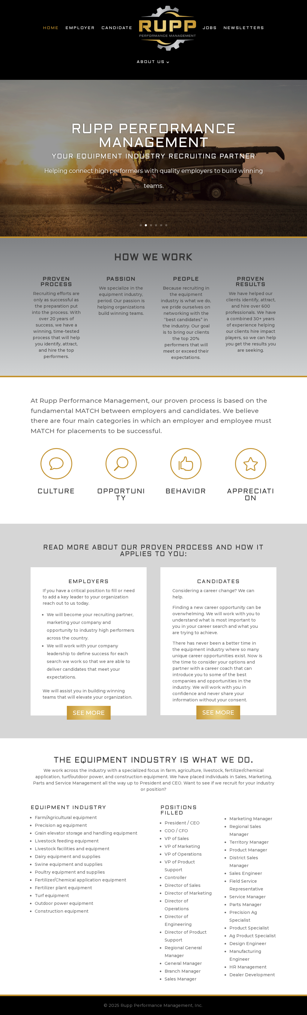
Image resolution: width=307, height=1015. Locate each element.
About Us (151, 62)
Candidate (117, 28)
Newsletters (243, 28)
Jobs (210, 28)
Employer (80, 28)
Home (51, 28)
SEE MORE (89, 712)
